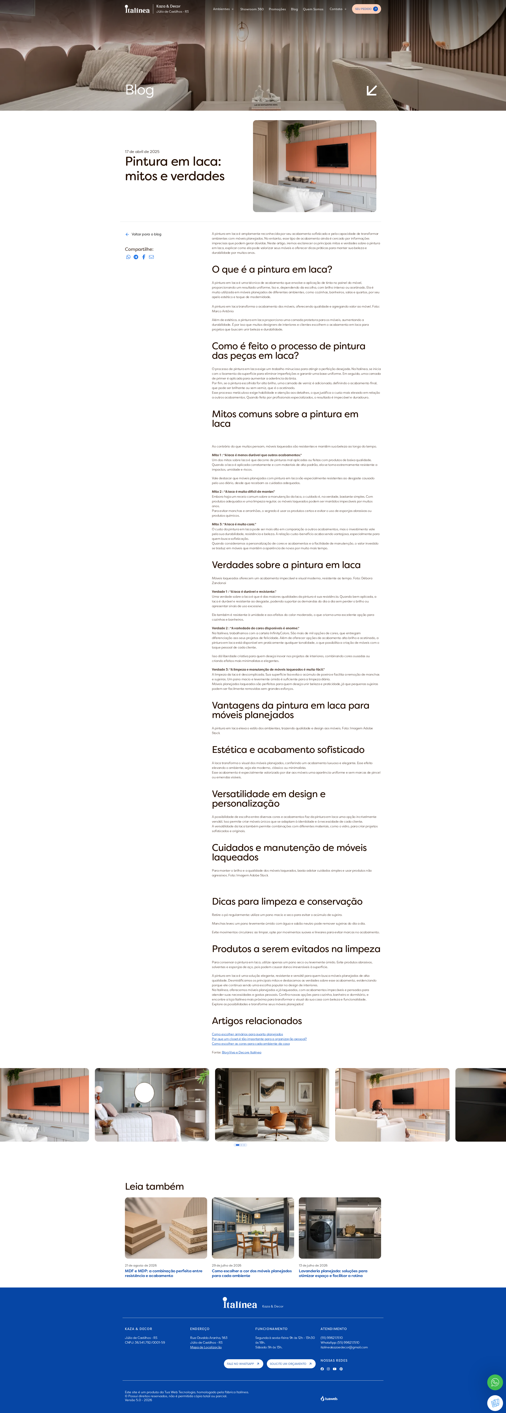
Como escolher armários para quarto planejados (247, 1034)
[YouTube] (334, 1369)
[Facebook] (322, 1369)
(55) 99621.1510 (332, 1338)
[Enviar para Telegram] (136, 257)
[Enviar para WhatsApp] (128, 257)
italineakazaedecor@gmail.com (344, 1347)
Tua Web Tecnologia (179, 1392)
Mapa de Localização (206, 1347)
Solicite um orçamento (288, 1364)
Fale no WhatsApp (240, 1364)
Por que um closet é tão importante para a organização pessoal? (259, 1039)
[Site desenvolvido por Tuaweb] (329, 1398)
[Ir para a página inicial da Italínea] (137, 9)
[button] (237, 1145)
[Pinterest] (341, 1369)
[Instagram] (328, 1369)
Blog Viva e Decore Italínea (241, 1052)
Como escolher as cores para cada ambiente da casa (251, 1044)
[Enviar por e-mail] (151, 257)
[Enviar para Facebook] (143, 257)
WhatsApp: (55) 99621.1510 (340, 1342)
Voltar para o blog (146, 234)
